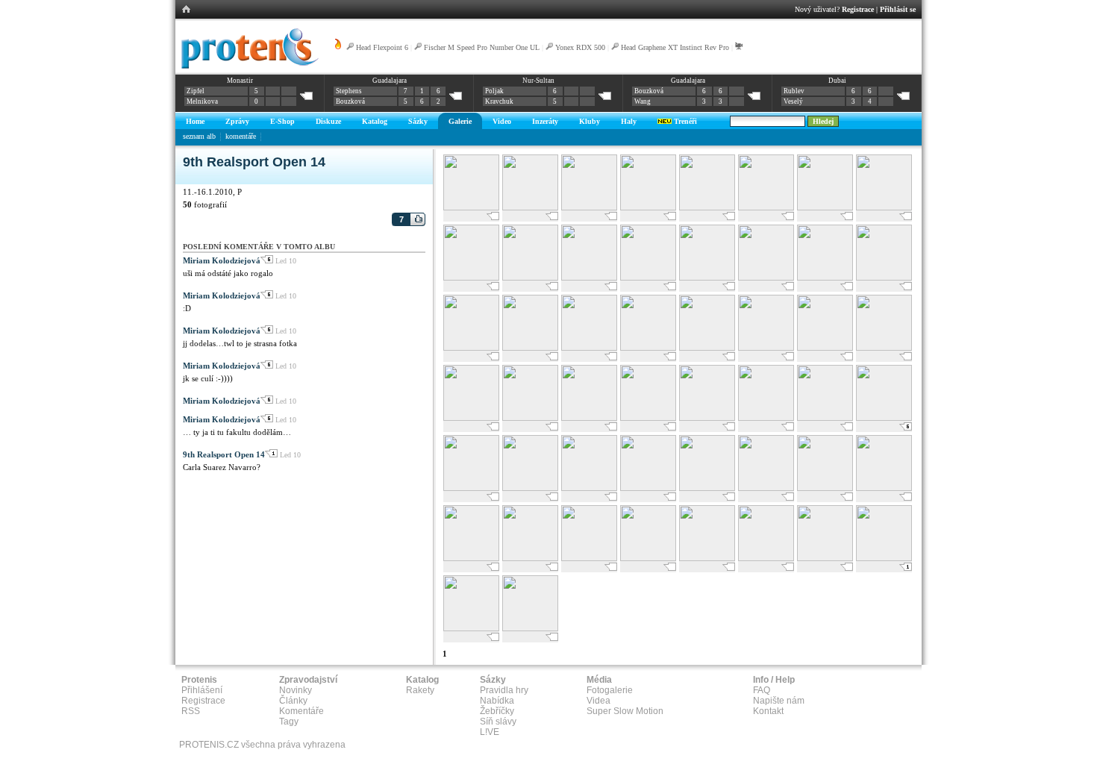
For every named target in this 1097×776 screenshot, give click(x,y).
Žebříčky (497, 711)
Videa (598, 700)
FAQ (761, 690)
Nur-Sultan (538, 80)
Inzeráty (545, 121)
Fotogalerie (610, 690)
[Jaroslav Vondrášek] (648, 559)
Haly (629, 121)
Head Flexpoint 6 (382, 47)
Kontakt (768, 711)
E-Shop (282, 121)
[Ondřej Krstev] (884, 278)
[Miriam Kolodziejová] (707, 348)
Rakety (420, 690)
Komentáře (301, 711)
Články (293, 700)
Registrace (858, 9)
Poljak (494, 91)
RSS (190, 711)
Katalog (374, 121)
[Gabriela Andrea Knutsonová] (471, 629)
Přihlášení (201, 690)
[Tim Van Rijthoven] (530, 629)
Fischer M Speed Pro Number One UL (482, 47)
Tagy (289, 721)
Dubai (837, 80)
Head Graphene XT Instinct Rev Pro (675, 47)
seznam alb (199, 136)
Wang (642, 101)
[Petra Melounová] (530, 278)
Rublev (794, 91)
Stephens (349, 91)
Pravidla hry (504, 690)
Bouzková (350, 101)
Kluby (589, 121)
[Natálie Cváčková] (589, 348)
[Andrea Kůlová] (825, 348)
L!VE (489, 732)
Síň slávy (498, 721)
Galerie (460, 121)
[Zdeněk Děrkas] (825, 278)
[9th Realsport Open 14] (530, 208)
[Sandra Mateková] (471, 208)
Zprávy (237, 121)
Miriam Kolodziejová (221, 260)
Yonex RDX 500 (580, 47)
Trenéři (684, 121)
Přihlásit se (898, 9)
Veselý (793, 101)
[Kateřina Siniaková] (648, 489)
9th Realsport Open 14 (224, 454)
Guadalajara (389, 80)
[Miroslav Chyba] (471, 419)
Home (195, 121)
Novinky (295, 690)
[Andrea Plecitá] (648, 208)
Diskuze (328, 121)
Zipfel (195, 91)
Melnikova (202, 101)
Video (502, 121)
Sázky (418, 121)
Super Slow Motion (625, 711)
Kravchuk (499, 101)
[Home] (247, 66)
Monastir (240, 80)
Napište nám (778, 700)
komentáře (240, 136)
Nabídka (497, 700)
